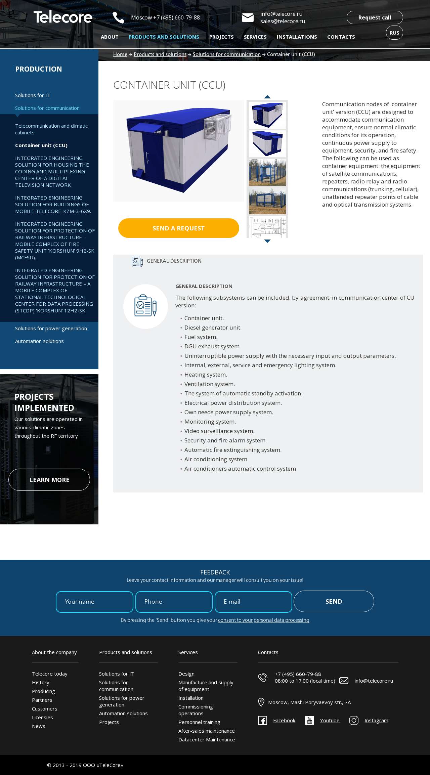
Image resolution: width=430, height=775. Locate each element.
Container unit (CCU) (41, 145)
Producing (43, 691)
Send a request (179, 228)
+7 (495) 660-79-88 (176, 17)
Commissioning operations (195, 710)
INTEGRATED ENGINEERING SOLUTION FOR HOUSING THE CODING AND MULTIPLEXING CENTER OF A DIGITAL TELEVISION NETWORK (52, 171)
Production (38, 69)
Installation (191, 697)
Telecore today (50, 673)
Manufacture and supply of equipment (205, 685)
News (38, 726)
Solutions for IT (32, 95)
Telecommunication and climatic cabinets (51, 129)
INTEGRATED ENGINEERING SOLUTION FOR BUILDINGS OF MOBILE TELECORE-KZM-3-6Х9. (53, 204)
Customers (44, 708)
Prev (267, 98)
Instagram (376, 720)
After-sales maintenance (206, 730)
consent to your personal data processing (263, 620)
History (40, 682)
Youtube (330, 720)
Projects (221, 36)
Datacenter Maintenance (206, 739)
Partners (42, 699)
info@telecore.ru (281, 13)
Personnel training (199, 722)
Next (267, 243)
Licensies (42, 717)
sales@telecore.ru (282, 21)
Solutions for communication (47, 107)
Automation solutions (39, 341)
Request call (374, 17)
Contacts (341, 36)
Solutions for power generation (51, 328)
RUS (394, 32)
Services (255, 36)
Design (186, 673)
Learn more (49, 480)
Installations (297, 36)
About (110, 36)
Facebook (284, 720)
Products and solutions (164, 36)
